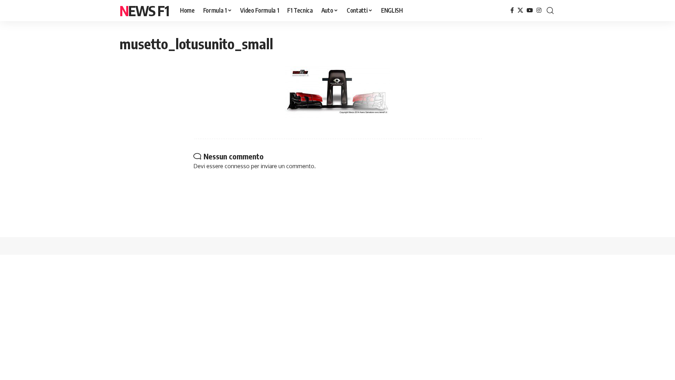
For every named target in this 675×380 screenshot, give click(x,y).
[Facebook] (512, 10)
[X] (520, 10)
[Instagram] (539, 10)
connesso (237, 166)
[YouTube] (530, 10)
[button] (550, 11)
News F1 (144, 10)
